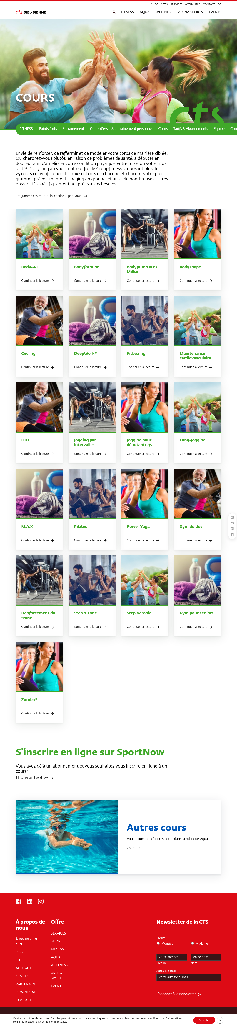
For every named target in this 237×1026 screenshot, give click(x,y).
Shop (154, 4)
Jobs (19, 952)
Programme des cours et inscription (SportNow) (49, 196)
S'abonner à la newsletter (176, 994)
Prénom (161, 963)
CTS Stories (26, 976)
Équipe (219, 129)
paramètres (68, 1018)
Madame (202, 943)
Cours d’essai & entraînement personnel (121, 129)
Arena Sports (190, 12)
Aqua (145, 12)
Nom (194, 963)
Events (215, 12)
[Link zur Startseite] (31, 12)
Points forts (48, 129)
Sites (164, 4)
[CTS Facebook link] (18, 901)
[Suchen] (114, 12)
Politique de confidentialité (50, 1022)
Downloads (27, 992)
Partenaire (26, 984)
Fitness (127, 12)
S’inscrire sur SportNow (32, 777)
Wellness (164, 12)
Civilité (160, 938)
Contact (209, 4)
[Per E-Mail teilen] (232, 517)
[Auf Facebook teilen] (232, 534)
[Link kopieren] (232, 523)
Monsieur (168, 943)
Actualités (192, 4)
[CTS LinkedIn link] (29, 901)
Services (176, 4)
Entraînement (73, 129)
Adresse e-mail (167, 971)
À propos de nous (27, 942)
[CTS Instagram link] (41, 901)
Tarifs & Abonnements (190, 129)
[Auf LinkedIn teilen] (232, 528)
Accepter (204, 1020)
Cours (163, 129)
